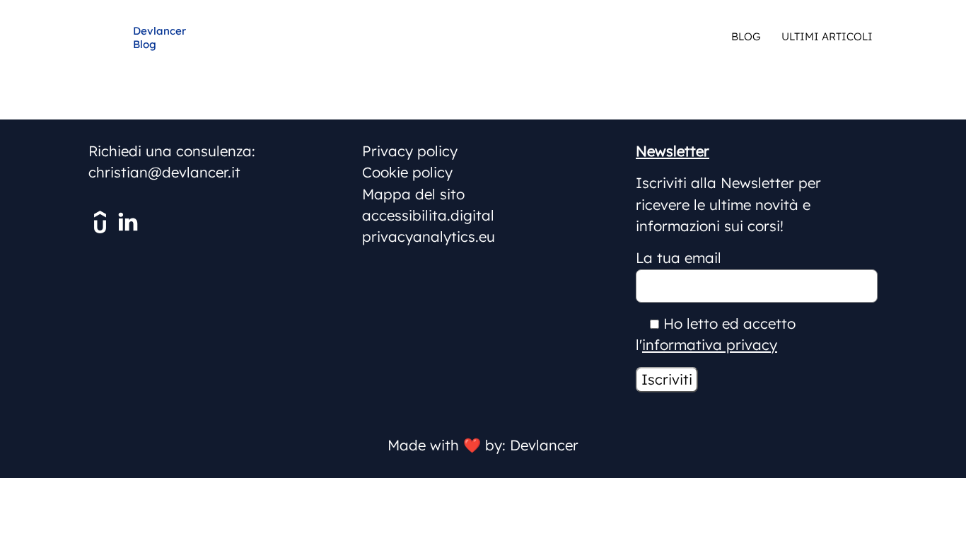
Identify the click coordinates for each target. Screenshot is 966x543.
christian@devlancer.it (164, 172)
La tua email (678, 258)
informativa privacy (709, 345)
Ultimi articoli (827, 36)
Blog (745, 36)
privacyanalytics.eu (428, 236)
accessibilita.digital (428, 215)
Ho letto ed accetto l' (716, 334)
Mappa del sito (413, 194)
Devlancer (544, 445)
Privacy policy (410, 151)
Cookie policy (407, 172)
